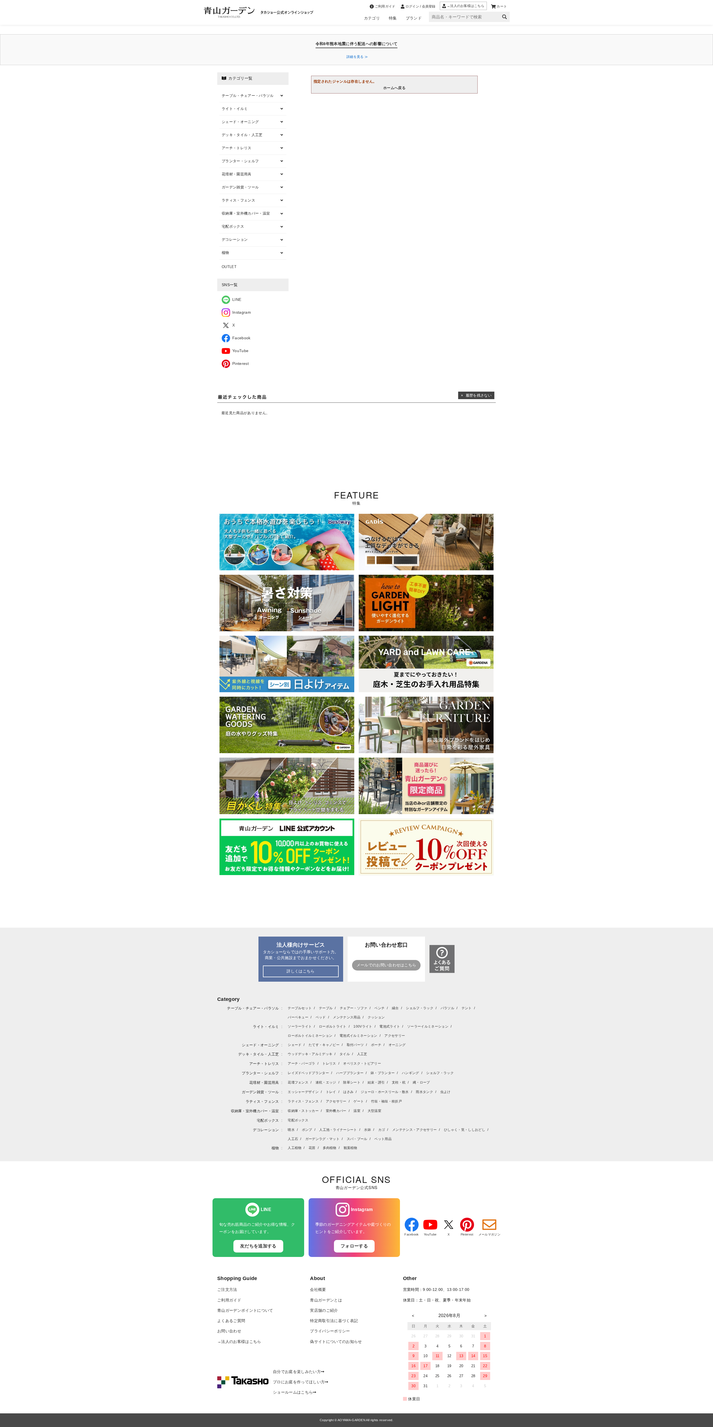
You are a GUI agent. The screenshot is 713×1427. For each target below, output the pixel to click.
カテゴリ (372, 18)
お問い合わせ (229, 1331)
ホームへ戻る (394, 88)
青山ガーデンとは (326, 1300)
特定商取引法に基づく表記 (334, 1321)
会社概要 (318, 1290)
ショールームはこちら (293, 1392)
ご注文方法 (227, 1290)
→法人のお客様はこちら (239, 1342)
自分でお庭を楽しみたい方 (297, 1372)
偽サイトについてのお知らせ (336, 1342)
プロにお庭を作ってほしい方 (299, 1382)
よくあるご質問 (231, 1321)
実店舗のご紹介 (324, 1310)
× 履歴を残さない (476, 395)
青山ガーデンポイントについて (245, 1310)
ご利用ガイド (229, 1300)
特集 (393, 18)
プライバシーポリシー (330, 1331)
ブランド (414, 18)
